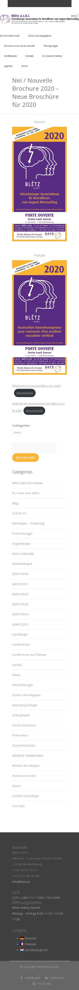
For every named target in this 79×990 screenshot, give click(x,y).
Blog (15, 503)
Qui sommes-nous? (9, 35)
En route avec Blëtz (26, 493)
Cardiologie (20, 634)
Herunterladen (24, 393)
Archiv (24, 66)
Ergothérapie (21, 543)
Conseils (30, 56)
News (17, 432)
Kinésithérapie (22, 564)
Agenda (8, 66)
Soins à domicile (23, 554)
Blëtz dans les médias (27, 483)
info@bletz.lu (21, 882)
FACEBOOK (32, 978)
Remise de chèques (26, 765)
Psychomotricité (23, 745)
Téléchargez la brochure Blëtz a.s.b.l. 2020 (36, 386)
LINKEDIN (56, 978)
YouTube (18, 806)
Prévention (20, 735)
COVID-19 (19, 513)
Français (30, 944)
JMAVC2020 (20, 574)
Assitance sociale (24, 776)
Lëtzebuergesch (36, 950)
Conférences (10, 56)
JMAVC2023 (20, 604)
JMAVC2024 (20, 614)
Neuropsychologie (24, 705)
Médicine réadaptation (27, 755)
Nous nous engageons (39, 35)
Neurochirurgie (22, 685)
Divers (16, 786)
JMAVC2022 (20, 594)
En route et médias (52, 56)
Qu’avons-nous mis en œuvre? (19, 45)
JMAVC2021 (20, 584)
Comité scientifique (25, 796)
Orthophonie (21, 715)
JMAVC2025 (20, 624)
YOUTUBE (44, 984)
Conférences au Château (29, 654)
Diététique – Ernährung (28, 523)
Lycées (17, 665)
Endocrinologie (22, 533)
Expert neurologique (26, 695)
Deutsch (30, 938)
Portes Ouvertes (24, 725)
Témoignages (51, 45)
